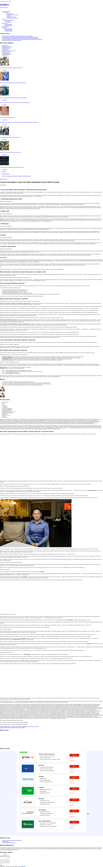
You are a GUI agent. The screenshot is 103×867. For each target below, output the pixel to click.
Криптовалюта (5, 26)
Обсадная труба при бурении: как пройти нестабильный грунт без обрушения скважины (20, 38)
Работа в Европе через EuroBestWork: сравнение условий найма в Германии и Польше (20, 37)
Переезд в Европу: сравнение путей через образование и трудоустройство (17, 35)
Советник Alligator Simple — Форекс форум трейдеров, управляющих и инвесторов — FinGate (19, 726)
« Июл (1, 865)
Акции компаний (8, 24)
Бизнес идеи (7, 21)
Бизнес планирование (9, 20)
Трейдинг (4, 27)
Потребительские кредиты (12, 14)
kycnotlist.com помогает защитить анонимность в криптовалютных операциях (11, 167)
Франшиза (9, 22)
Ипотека (9, 15)
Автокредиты (10, 13)
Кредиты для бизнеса (11, 16)
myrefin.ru (4, 4)
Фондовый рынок (8, 25)
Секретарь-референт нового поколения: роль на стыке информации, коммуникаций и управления (22, 39)
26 (3, 862)
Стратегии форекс (8, 29)
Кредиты (6, 12)
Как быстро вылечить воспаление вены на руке (12, 40)
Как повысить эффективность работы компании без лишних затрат (10, 137)
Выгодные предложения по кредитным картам (11, 840)
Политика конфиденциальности (8, 842)
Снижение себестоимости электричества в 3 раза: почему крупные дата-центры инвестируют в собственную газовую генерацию (19, 122)
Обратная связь (5, 841)
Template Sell (23, 866)
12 (3, 860)
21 (6, 861)
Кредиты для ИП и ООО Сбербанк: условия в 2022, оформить (12, 727)
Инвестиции (5, 23)
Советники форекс (8, 30)
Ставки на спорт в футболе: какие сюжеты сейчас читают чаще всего (10, 152)
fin (0, 184)
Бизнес (3, 18)
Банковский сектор (6, 11)
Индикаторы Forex (8, 28)
